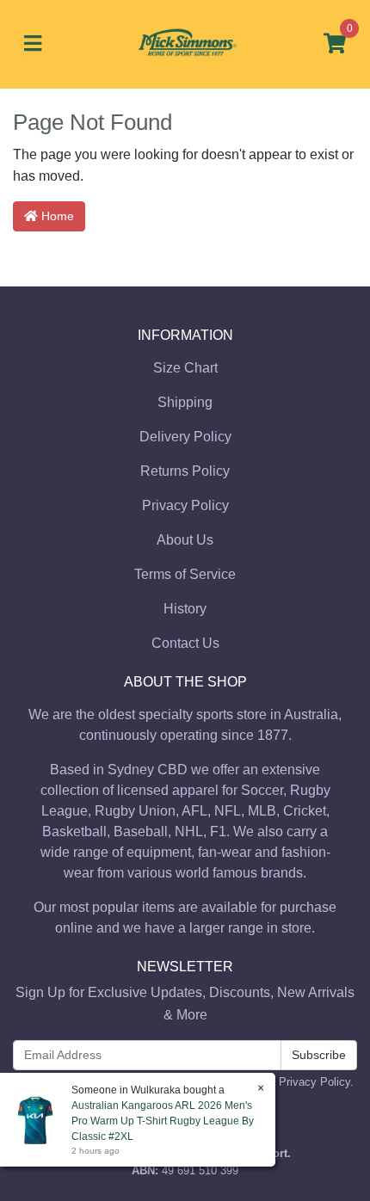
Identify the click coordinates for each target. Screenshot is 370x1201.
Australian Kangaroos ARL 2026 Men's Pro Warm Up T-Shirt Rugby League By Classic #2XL (162, 1120)
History (185, 608)
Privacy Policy (185, 505)
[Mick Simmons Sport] (185, 43)
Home (56, 216)
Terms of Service (185, 574)
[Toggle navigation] (32, 44)
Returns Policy (185, 471)
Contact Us (185, 643)
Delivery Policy (185, 436)
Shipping (185, 402)
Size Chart (185, 367)
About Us (185, 540)
